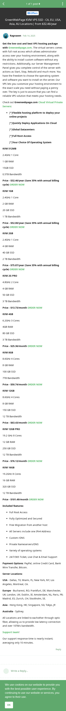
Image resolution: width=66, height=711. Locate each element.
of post (32, 3)
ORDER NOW (17, 184)
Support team (11, 632)
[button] (27, 697)
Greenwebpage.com (20, 47)
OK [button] (9, 705)
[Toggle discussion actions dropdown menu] (62, 4)
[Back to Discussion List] (3, 4)
